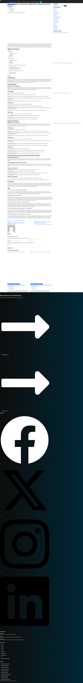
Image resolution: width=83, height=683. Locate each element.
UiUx (55, 24)
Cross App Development (5, 669)
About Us (2, 646)
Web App (55, 27)
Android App (56, 12)
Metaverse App (56, 21)
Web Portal (56, 28)
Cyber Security (56, 17)
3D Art (55, 9)
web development (30, 43)
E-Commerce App (57, 18)
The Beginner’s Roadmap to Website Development (16, 285)
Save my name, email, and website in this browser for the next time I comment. (21, 242)
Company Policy (3, 655)
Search (65, 5)
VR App (55, 25)
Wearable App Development (5, 679)
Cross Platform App (57, 16)
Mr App (55, 23)
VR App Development (4, 672)
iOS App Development (4, 665)
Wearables (56, 26)
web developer (14, 193)
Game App (56, 19)
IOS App (55, 20)
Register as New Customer (5, 658)
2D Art (55, 8)
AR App (55, 14)
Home (2, 644)
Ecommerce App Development (6, 674)
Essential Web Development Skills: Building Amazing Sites (40, 285)
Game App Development (5, 667)
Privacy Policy (3, 653)
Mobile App (56, 22)
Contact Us (3, 651)
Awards (55, 15)
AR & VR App (56, 13)
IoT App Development (4, 677)
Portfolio (2, 648)
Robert (11, 287)
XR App (55, 29)
